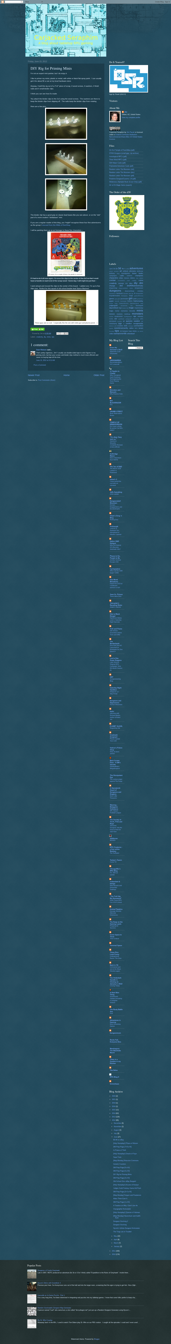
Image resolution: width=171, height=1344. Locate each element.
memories (124, 311)
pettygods (128, 319)
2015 (114, 1110)
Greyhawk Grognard (114, 736)
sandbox (129, 323)
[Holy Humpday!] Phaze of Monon (125, 1143)
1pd (110, 268)
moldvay (127, 314)
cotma (141, 280)
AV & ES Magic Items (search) (120, 185)
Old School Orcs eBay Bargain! (124, 1181)
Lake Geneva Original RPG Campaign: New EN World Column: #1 (116, 666)
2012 (114, 1120)
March (116, 1243)
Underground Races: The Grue (115, 957)
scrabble (120, 326)
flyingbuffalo (139, 293)
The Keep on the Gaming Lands (116, 923)
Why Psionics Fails (116, 394)
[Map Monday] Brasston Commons (126, 1160)
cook (128, 280)
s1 (124, 323)
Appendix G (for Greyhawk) (115, 352)
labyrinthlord (113, 308)
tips (117, 330)
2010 (114, 1254)
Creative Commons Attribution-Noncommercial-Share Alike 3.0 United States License (125, 137)
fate (130, 293)
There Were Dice (115, 596)
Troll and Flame (116, 629)
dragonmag (113, 288)
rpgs (120, 323)
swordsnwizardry (121, 328)
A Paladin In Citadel (114, 372)
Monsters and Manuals (115, 391)
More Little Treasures (113, 797)
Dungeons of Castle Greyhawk (49, 1270)
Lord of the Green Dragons (116, 659)
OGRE (111, 319)
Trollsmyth (114, 526)
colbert (141, 278)
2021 (114, 1099)
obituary (140, 316)
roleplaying (113, 323)
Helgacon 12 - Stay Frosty (115, 693)
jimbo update (114, 494)
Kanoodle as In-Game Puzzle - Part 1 (51, 1295)
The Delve (114, 1070)
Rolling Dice (114, 520)
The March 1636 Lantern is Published (115, 470)
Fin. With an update (114, 874)
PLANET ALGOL (116, 726)
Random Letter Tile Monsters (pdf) (121, 176)
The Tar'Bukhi (114, 853)
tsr (138, 331)
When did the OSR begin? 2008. (116, 572)
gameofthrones (138, 295)
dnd (121, 286)
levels (124, 308)
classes (126, 278)
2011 (114, 1251)
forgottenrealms (114, 295)
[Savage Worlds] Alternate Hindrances (115, 913)
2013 (114, 1117)
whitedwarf (131, 334)
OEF (111, 677)
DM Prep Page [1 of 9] (121, 1202)
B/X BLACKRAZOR (115, 402)
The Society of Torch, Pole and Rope (116, 822)
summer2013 (138, 326)
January (117, 1246)
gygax (111, 301)
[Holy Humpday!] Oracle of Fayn (125, 1154)
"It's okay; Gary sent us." (116, 438)
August (116, 1130)
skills (125, 326)
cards (122, 276)
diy (45, 337)
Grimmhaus (114, 1084)
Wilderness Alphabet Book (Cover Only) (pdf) (125, 182)
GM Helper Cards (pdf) (117, 163)
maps (111, 311)
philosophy (136, 319)
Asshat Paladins (116, 909)
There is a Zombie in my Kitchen (115, 1061)
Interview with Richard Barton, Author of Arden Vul (115, 716)
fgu (132, 293)
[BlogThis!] (60, 333)
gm (131, 298)
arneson (116, 271)
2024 (114, 1096)
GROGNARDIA (115, 360)
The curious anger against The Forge (116, 780)
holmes (129, 301)
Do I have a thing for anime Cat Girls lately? (116, 428)
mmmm (112, 314)
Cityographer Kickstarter (122, 1209)
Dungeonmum (115, 1033)
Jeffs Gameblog (116, 492)
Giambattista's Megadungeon (115, 767)
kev (132, 305)
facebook (119, 293)
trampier (125, 331)
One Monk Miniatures (114, 581)
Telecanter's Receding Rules (116, 604)
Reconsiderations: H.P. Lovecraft (116, 363)
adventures (136, 268)
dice (130, 283)
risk (142, 321)
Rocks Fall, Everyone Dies (115, 1041)
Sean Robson (41, 350)
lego (120, 308)
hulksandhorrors (123, 303)
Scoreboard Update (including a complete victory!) (116, 999)
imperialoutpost (134, 303)
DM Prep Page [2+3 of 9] (122, 1192)
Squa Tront (117, 1157)
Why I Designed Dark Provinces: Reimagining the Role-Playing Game (115, 379)
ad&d (127, 268)
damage (121, 283)
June (116, 1137)
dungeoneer (139, 288)
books (141, 273)
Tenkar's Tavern (116, 860)
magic (131, 308)
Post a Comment (40, 365)
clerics (132, 278)
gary (116, 298)
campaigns (113, 275)
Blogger (96, 1339)
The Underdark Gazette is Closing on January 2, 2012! (116, 981)
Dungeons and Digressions (115, 702)
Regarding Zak (115, 728)
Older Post (99, 375)
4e (123, 269)
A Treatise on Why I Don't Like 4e (125, 1205)
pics (141, 319)
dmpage (112, 286)
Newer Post (34, 375)
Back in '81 (114, 965)
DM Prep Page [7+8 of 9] (122, 1147)
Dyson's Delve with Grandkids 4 (49, 1283)
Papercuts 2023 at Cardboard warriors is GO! (116, 585)
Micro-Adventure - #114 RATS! (116, 459)
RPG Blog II (114, 1077)
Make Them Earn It (120, 1198)
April (116, 1239)
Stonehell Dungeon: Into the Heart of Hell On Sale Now (116, 829)
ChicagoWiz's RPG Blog (115, 870)
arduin (111, 271)
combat (112, 280)
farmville (125, 293)
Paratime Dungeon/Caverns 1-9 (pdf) (122, 179)
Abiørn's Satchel (115, 607)
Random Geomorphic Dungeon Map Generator (54, 1308)
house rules (113, 303)
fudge (131, 295)
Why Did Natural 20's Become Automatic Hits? (115, 547)
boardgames (125, 273)
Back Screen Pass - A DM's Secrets (115, 763)
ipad (142, 303)
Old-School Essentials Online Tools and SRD (116, 633)
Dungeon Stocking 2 (120, 1221)
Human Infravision (116, 705)
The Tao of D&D (116, 467)
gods (135, 298)
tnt (121, 331)
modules (120, 314)
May (115, 1236)
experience (112, 293)
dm (141, 283)
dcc (126, 283)
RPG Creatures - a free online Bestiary (116, 849)
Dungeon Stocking (120, 1225)
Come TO (113, 862)
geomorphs (124, 298)
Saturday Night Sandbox (115, 689)
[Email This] (57, 333)
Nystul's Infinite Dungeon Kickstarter (126, 1228)
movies (111, 316)
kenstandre (124, 305)
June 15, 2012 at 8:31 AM (45, 360)
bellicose (140, 271)
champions (139, 276)
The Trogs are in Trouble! (122, 1232)
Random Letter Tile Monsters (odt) (121, 169)
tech (136, 328)
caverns (129, 275)
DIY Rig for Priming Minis (122, 1174)
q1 (124, 321)
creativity (39, 337)
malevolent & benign (115, 883)
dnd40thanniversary (135, 286)
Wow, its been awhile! (114, 753)
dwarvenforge (129, 291)
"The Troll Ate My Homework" (116, 897)
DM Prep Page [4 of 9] (121, 1178)
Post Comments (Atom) (46, 380)
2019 (114, 1103)
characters (113, 278)
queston (129, 321)
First (111, 1013)
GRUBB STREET (116, 411)
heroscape (123, 301)
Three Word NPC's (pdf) (117, 160)
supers (111, 328)
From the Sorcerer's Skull (116, 349)
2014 (114, 1113)
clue (137, 278)
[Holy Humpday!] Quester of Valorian (126, 1212)
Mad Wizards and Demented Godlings (116, 887)
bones (134, 273)
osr (115, 319)
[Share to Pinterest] (67, 333)
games (111, 299)
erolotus (140, 291)
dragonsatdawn (123, 288)
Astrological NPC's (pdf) (118, 156)
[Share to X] (62, 333)
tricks (135, 331)
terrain (141, 328)
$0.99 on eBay (118, 1140)
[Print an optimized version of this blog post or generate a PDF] (38, 330)
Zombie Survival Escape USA (115, 561)
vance (141, 331)
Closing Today (115, 986)
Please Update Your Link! (115, 740)
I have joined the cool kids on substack (115, 483)
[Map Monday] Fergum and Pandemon (127, 1195)
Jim (125, 112)
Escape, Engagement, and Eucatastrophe (116, 507)
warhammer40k (120, 333)
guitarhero (140, 298)
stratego (130, 326)
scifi (115, 326)
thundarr (111, 331)
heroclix (117, 301)
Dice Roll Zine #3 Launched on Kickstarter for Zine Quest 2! (116, 648)
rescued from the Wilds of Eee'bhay (56, 225)
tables (131, 328)
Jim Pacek (130, 132)
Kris (111, 405)
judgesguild (113, 305)
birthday (112, 273)
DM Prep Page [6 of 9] (121, 1167)
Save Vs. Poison (116, 594)
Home (67, 375)
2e (117, 269)
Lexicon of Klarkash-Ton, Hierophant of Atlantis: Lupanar (115, 531)
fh (134, 293)
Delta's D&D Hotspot (114, 542)
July (115, 1133)
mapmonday (139, 308)
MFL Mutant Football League (115, 812)
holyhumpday (138, 301)
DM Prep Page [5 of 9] (121, 1171)
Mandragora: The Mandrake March (115, 1051)
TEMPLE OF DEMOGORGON (116, 423)
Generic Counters (119, 1164)
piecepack (112, 321)
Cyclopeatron (115, 569)
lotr (127, 308)
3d (119, 268)
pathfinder (121, 319)
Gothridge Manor (114, 455)
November (118, 1126)
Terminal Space (116, 945)
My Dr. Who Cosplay (45, 1320)
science (111, 326)
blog (118, 273)
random (137, 321)
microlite (132, 311)
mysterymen (118, 316)
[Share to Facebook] (64, 333)
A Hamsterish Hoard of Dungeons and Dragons (115, 791)
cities (121, 278)
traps (130, 331)
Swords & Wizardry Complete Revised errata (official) (116, 444)
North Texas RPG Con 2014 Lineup (116, 901)
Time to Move (114, 939)
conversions (121, 280)
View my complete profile (131, 117)
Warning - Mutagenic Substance (114, 807)
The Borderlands (114, 642)
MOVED (112, 840)
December (118, 1123)
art (121, 271)
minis (49, 337)
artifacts (125, 271)
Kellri (112, 711)
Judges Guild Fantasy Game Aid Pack (127, 1188)
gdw (119, 298)
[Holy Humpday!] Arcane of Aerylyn (126, 1185)
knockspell (139, 305)
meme (117, 311)
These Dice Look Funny (114, 953)
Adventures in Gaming (115, 1021)
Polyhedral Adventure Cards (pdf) (121, 166)
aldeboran (114, 838)
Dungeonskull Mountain (115, 502)
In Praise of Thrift (119, 1150)
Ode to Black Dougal (115, 615)
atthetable (132, 271)
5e (125, 268)
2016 (114, 1106)
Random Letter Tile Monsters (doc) (121, 172)
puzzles (119, 321)
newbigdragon (128, 316)
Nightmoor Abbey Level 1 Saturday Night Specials (116, 620)
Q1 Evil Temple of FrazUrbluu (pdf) (121, 150)
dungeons (115, 290)
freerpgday (124, 295)
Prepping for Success (114, 927)
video (111, 334)
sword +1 (113, 479)
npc (53, 337)
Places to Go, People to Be (115, 557)
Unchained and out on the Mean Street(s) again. (115, 969)
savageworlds (138, 323)
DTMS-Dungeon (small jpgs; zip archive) (124, 153)
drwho (131, 288)
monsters (137, 313)
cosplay (134, 280)
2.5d (113, 268)
